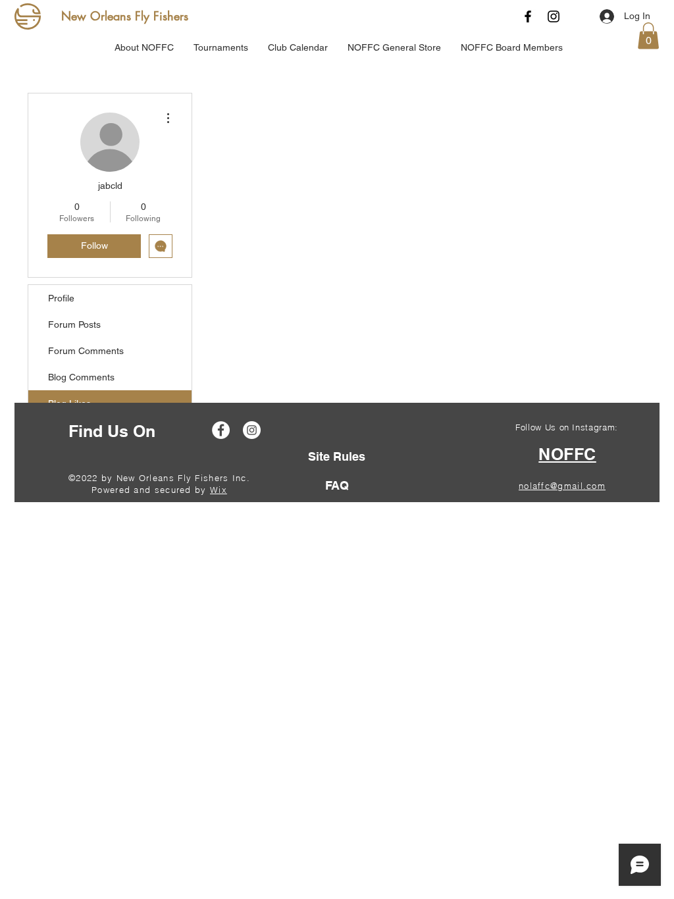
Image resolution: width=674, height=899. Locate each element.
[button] (648, 35)
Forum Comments (86, 351)
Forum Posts (74, 324)
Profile (61, 298)
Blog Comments (81, 377)
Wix (218, 489)
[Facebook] (528, 16)
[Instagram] (553, 16)
